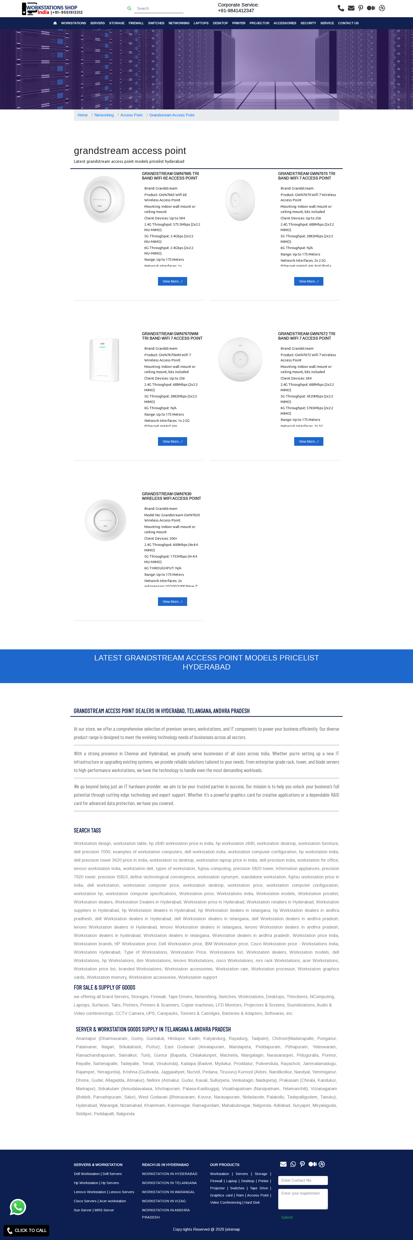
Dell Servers (112, 1174)
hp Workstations (117, 960)
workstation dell (137, 868)
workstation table (129, 843)
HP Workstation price (134, 943)
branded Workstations (139, 969)
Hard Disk (252, 1202)
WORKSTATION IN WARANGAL (168, 1192)
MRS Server (104, 1210)
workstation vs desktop (171, 860)
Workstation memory (106, 977)
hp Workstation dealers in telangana (233, 910)
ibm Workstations (153, 960)
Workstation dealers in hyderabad (107, 935)
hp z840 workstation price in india (180, 843)
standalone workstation (262, 877)
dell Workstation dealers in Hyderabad (132, 918)
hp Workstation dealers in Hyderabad (157, 910)
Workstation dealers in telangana (175, 935)
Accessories (285, 23)
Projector (259, 23)
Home (83, 115)
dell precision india (276, 860)
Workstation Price (187, 952)
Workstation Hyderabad (97, 952)
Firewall (136, 23)
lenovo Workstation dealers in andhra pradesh (290, 927)
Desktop (220, 23)
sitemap (233, 1229)
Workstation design (92, 843)
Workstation (219, 1174)
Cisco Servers (85, 1201)
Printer (263, 1181)
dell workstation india (204, 851)
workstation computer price (149, 885)
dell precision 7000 (92, 851)
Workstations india (234, 893)
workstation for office (317, 860)
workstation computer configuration (261, 851)
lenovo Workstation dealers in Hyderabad (115, 927)
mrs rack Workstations (277, 960)
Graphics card (221, 1195)
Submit (287, 1217)
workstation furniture (317, 843)
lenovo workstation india (97, 868)
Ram (240, 1195)
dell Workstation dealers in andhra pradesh (294, 918)
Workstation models (274, 893)
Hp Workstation (86, 1183)
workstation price (243, 885)
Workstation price (195, 893)
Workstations (73, 23)
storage (117, 23)
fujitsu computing (213, 868)
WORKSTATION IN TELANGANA (169, 1183)
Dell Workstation (87, 1174)
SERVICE (327, 23)
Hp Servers (110, 1183)
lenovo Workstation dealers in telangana (199, 927)
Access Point (131, 115)
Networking (179, 23)
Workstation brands (93, 943)
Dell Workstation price (179, 943)
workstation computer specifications (140, 893)
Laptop (231, 1181)
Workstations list (225, 952)
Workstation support (197, 977)
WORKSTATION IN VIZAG (164, 1201)
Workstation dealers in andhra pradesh (249, 935)
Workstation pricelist (317, 893)
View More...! (172, 281)
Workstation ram (231, 969)
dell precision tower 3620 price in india (110, 860)
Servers (97, 23)
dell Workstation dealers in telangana (210, 918)
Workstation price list (95, 969)
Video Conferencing (225, 1202)
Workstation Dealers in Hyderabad (147, 902)
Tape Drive (259, 1188)
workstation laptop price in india (226, 860)
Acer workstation (112, 1201)
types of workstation (174, 868)
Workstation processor (272, 969)
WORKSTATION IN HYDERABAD (169, 1174)
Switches (156, 23)
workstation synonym (217, 877)
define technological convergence (162, 877)
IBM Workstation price (225, 943)
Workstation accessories (187, 969)
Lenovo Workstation (90, 1192)
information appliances (296, 868)
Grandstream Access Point (172, 115)
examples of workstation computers (146, 851)
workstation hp (88, 893)
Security (308, 23)
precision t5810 (112, 877)
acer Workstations (319, 960)
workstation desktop (276, 843)
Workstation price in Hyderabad (213, 902)
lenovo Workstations (192, 960)
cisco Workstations (233, 960)
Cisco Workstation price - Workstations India (293, 943)
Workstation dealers (93, 902)
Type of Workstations (144, 952)
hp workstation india (318, 851)
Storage (261, 1174)
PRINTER (238, 23)
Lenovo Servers (121, 1192)
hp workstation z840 (234, 843)
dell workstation (101, 885)
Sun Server (83, 1210)
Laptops (201, 23)
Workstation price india (314, 935)
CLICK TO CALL (30, 1230)
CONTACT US (348, 23)
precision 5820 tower (252, 868)
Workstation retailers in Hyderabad (279, 902)
